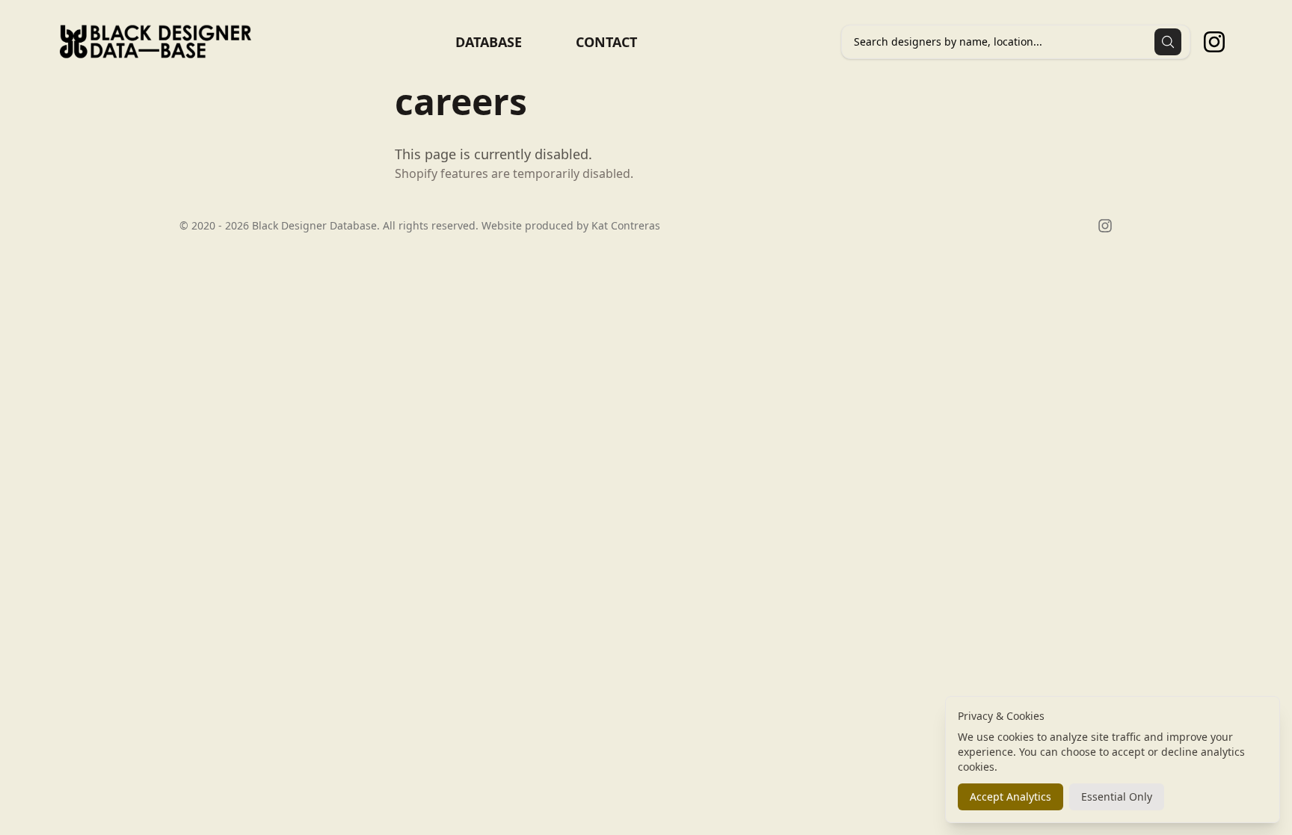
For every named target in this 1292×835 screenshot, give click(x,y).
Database (488, 42)
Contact (606, 42)
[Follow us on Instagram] (1214, 42)
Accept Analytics (1010, 796)
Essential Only (1116, 796)
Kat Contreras (625, 225)
